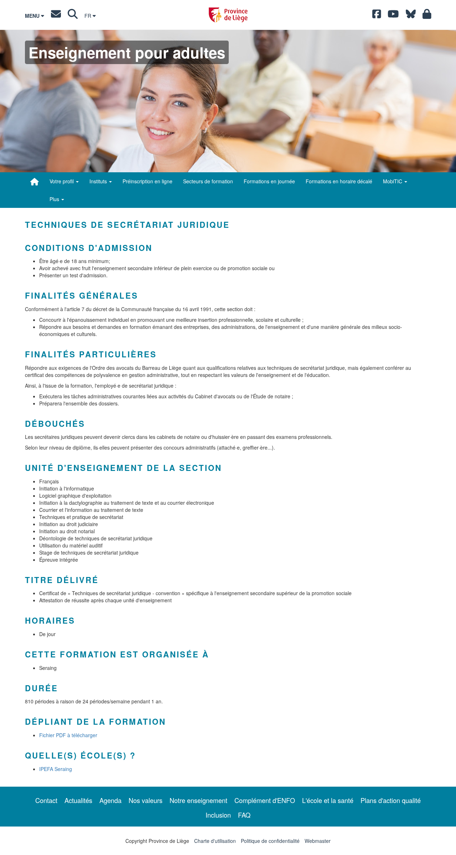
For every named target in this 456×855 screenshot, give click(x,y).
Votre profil (62, 181)
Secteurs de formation (208, 181)
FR (88, 15)
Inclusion (218, 814)
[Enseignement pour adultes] (34, 181)
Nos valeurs (145, 800)
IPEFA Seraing (55, 768)
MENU (33, 15)
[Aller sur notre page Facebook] (376, 15)
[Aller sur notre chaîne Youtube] (393, 15)
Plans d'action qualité (391, 800)
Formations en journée (269, 181)
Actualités (78, 800)
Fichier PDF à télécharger (68, 735)
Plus (55, 199)
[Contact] (56, 15)
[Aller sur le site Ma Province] (427, 15)
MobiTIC (393, 181)
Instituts (98, 181)
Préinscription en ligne (147, 181)
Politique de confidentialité (270, 840)
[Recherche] (73, 15)
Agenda (110, 800)
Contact (46, 800)
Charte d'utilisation (215, 840)
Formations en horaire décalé (339, 181)
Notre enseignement (198, 800)
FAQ (244, 814)
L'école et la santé (327, 800)
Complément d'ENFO (264, 800)
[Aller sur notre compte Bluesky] (411, 15)
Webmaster (318, 840)
